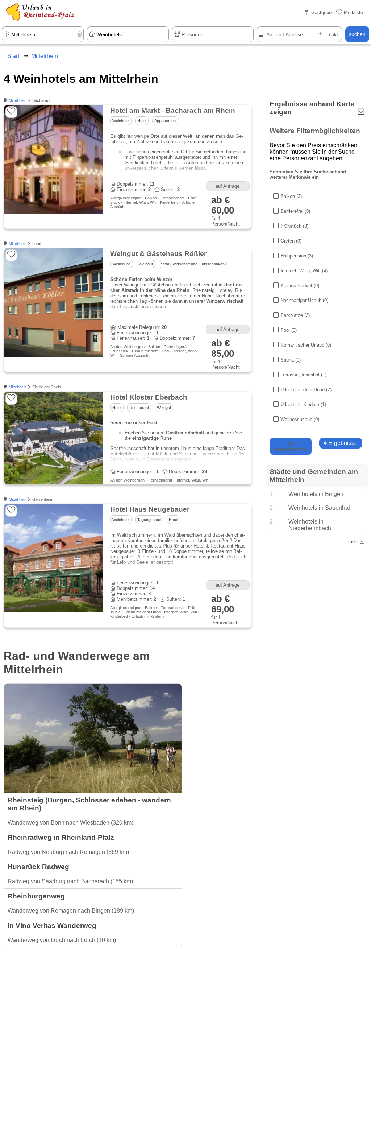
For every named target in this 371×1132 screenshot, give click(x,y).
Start (13, 56)
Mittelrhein (17, 100)
